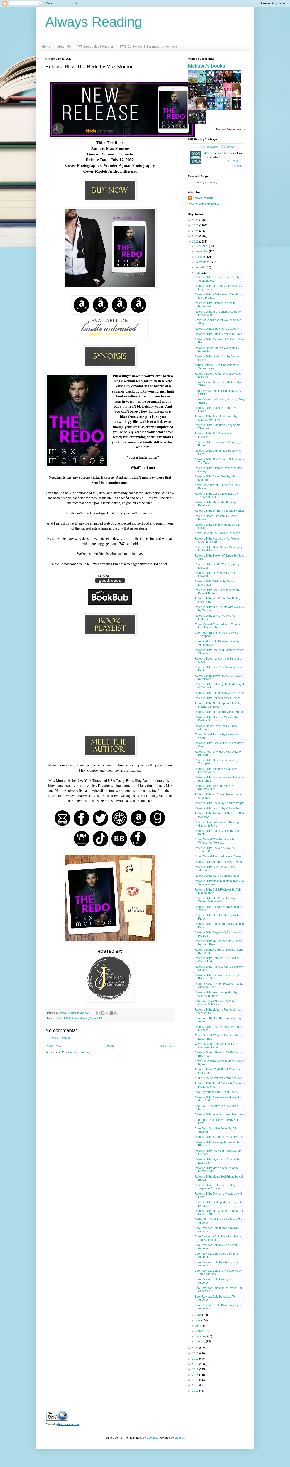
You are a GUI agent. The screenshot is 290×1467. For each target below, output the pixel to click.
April (198, 1325)
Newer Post (53, 1045)
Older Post (166, 1045)
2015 (195, 1380)
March (199, 1331)
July (198, 272)
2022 (195, 241)
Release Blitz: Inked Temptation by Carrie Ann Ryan (216, 994)
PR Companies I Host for (95, 46)
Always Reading (93, 21)
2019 (195, 1358)
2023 (195, 236)
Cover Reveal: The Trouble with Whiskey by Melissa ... (214, 841)
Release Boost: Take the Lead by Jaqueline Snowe (215, 1187)
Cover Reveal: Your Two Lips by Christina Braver (214, 1045)
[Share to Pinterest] (116, 1013)
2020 (195, 1353)
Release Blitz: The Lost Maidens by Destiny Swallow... (216, 719)
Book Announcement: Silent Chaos (216, 1092)
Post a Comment (61, 1038)
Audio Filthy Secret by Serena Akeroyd (218, 1078)
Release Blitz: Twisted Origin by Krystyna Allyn (214, 787)
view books (237, 165)
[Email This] (98, 1013)
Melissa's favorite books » (230, 129)
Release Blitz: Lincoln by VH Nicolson (218, 808)
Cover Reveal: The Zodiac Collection (217, 533)
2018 (195, 1364)
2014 (195, 1385)
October (200, 256)
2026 (195, 220)
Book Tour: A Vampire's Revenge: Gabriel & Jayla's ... (215, 1002)
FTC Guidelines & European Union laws (148, 46)
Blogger (179, 1437)
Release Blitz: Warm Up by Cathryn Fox (219, 1136)
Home (46, 46)
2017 (195, 1369)
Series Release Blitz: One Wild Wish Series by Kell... (217, 366)
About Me (64, 46)
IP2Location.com (68, 1424)
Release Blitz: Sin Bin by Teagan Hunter (219, 510)
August (200, 267)
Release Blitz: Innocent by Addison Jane (219, 1114)
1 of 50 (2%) (235, 161)
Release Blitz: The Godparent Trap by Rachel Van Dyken (218, 705)
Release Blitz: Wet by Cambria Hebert (218, 875)
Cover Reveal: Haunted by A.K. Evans (218, 856)
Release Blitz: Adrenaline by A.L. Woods (219, 862)
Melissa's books (206, 66)
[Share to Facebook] (111, 1013)
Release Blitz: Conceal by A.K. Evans (217, 698)
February (201, 1336)
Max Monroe (81, 1018)
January (200, 1341)
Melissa (208, 153)
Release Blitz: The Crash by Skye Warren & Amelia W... (215, 900)
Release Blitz (96, 1018)
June (198, 1315)
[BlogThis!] (103, 1013)
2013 (195, 1390)
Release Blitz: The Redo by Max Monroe (219, 712)
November (202, 251)
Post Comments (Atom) (76, 1052)
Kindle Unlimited (64, 1018)
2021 (195, 1348)
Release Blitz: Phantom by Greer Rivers (219, 692)
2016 (195, 1374)
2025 (195, 225)
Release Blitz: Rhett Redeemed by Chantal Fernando (216, 418)
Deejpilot (152, 1437)
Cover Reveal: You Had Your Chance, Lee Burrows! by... (218, 626)
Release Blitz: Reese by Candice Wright (219, 803)
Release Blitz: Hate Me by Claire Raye (218, 334)
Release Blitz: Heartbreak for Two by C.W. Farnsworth (217, 540)
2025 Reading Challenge (216, 146)
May (198, 1320)
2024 (195, 231)
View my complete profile (203, 204)
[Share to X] (107, 1013)
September (202, 262)
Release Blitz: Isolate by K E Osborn (217, 328)
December (202, 246)
